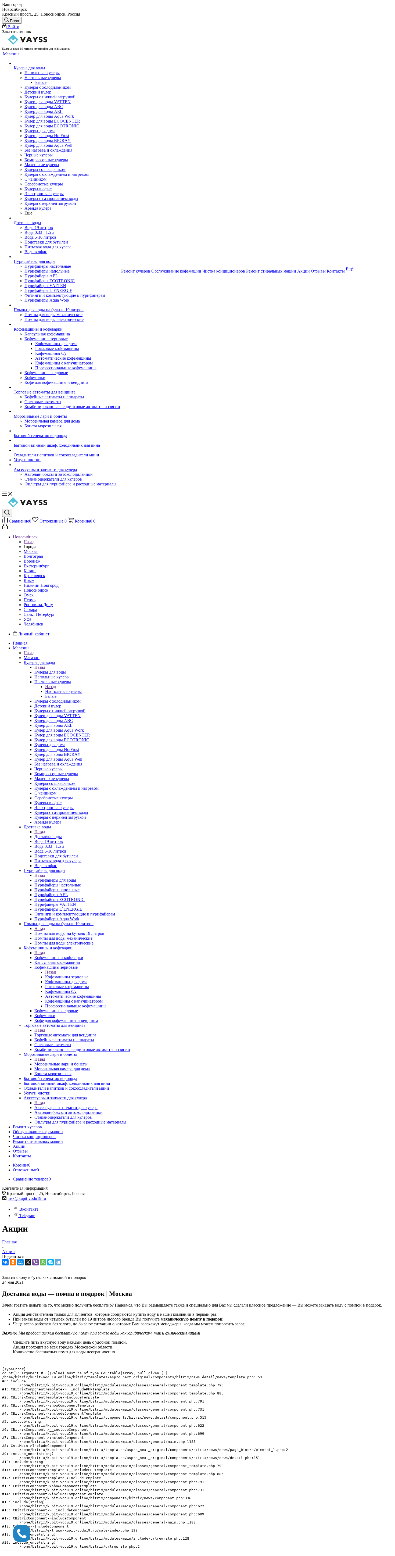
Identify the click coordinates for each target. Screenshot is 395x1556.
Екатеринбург (36, 566)
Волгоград (33, 556)
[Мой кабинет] (5, 527)
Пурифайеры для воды (55, 880)
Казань (30, 570)
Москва (31, 551)
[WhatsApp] (43, 1262)
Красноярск (34, 575)
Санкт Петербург (39, 614)
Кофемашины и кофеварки (58, 957)
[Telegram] (58, 1262)
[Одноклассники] (13, 1262)
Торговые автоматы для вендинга (65, 1035)
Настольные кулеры (63, 691)
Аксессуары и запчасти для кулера (66, 1107)
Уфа (27, 619)
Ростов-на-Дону (38, 604)
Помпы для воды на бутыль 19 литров (69, 933)
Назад (29, 541)
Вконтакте (28, 1209)
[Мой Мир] (20, 1262)
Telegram (27, 1215)
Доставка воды (48, 836)
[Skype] (50, 1262)
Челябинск (33, 624)
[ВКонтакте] (5, 1262)
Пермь (29, 600)
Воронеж (32, 561)
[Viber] (35, 1262)
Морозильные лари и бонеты (61, 1064)
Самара (30, 609)
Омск (29, 595)
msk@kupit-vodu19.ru (27, 1198)
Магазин (32, 657)
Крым (29, 580)
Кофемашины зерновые (66, 977)
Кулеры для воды (50, 672)
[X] (28, 1262)
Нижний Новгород (41, 585)
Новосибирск (36, 590)
